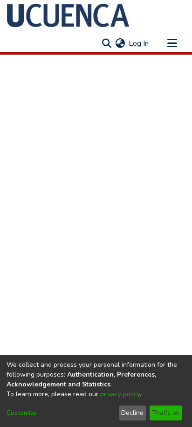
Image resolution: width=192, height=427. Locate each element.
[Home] (68, 15)
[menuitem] (120, 43)
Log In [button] (139, 43)
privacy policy (120, 394)
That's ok (165, 412)
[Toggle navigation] (172, 43)
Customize (22, 412)
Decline (132, 412)
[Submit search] (106, 43)
